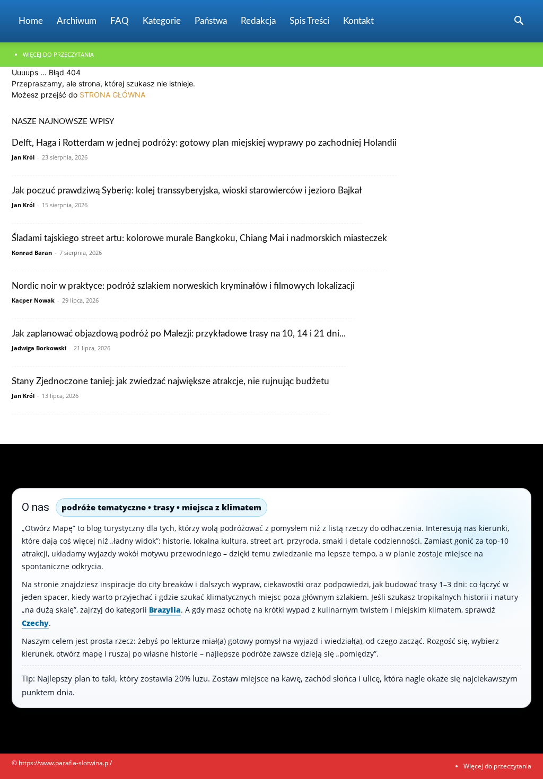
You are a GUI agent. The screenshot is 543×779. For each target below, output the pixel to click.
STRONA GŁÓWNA (112, 94)
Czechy (35, 623)
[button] (518, 22)
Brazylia (165, 610)
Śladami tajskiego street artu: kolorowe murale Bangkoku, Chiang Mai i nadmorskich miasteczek (199, 238)
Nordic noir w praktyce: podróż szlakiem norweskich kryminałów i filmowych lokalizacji (183, 285)
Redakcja (258, 20)
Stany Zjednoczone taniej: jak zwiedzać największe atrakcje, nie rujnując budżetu (170, 381)
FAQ (119, 20)
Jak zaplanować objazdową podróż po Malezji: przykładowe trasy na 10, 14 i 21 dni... (179, 333)
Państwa (211, 20)
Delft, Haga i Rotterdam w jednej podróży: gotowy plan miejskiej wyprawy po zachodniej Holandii (204, 142)
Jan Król (23, 157)
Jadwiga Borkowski (39, 348)
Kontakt (358, 20)
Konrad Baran (32, 252)
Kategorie (162, 20)
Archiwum (77, 20)
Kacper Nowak (33, 300)
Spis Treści (309, 20)
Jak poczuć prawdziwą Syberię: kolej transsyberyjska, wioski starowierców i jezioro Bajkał (187, 190)
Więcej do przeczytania (58, 54)
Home (31, 20)
